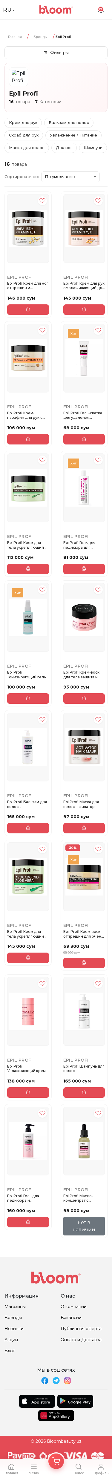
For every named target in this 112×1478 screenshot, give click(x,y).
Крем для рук (23, 122)
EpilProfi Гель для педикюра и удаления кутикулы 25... (25, 1198)
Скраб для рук (24, 135)
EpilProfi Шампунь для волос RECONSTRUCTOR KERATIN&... (84, 1068)
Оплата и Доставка (81, 1339)
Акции (11, 1339)
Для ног (64, 147)
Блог (9, 1350)
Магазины (15, 1306)
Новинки (14, 1328)
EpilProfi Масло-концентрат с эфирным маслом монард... (79, 1198)
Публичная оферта (81, 1328)
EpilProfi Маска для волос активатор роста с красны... (81, 804)
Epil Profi (20, 277)
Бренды (40, 37)
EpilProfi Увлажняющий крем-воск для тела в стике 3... (27, 1068)
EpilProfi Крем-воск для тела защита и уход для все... (81, 674)
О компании (74, 1306)
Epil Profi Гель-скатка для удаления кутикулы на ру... (82, 415)
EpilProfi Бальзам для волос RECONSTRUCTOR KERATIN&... (27, 804)
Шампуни (93, 147)
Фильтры (59, 52)
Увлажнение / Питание (73, 135)
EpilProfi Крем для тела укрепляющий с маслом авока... (27, 545)
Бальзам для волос (69, 122)
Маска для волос (27, 147)
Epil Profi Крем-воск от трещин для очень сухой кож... (83, 934)
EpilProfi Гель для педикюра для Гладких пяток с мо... (82, 545)
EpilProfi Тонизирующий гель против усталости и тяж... (26, 674)
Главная (15, 37)
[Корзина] (56, 1461)
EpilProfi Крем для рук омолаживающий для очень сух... (84, 285)
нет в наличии (84, 1226)
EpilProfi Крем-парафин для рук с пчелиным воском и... (27, 415)
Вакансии (71, 1317)
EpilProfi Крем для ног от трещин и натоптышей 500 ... (27, 285)
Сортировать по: (21, 176)
